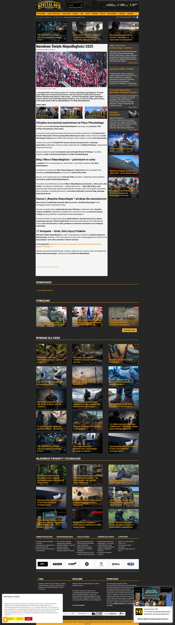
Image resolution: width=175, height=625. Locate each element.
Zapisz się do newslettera (127, 17)
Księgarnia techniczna (111, 614)
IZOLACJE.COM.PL (83, 537)
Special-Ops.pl (49, 5)
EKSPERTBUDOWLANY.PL (65, 537)
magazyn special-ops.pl (103, 0)
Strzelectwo (66, 13)
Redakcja (130, 0)
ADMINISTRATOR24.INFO (44, 537)
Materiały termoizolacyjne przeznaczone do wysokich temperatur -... (85, 548)
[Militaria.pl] (42, 564)
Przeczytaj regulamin (78, 605)
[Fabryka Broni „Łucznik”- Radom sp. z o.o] (86, 564)
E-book (87, 13)
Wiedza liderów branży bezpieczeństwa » (153, 619)
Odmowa (19, 619)
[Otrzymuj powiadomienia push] (5, 619)
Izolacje (83, 614)
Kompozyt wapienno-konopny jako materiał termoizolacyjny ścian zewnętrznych (85, 543)
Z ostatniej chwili (58, 17)
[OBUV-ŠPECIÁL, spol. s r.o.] (130, 564)
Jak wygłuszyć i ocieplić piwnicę (45, 545)
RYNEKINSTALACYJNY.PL (106, 537)
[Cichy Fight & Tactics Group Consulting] (72, 564)
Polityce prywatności (17, 614)
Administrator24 (70, 614)
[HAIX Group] (116, 564)
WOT (82, 13)
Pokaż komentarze (45, 290)
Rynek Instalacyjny (97, 614)
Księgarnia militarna (122, 614)
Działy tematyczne (53, 13)
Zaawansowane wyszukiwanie (75, 7)
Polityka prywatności (122, 0)
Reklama (136, 0)
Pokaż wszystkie (129, 330)
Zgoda (28, 619)
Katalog (102, 13)
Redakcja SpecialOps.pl (42, 49)
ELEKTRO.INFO (123, 537)
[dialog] (153, 605)
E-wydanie (121, 13)
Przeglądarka (111, 13)
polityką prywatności (119, 603)
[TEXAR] (57, 564)
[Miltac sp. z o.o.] (101, 564)
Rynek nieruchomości (42, 547)
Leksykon (130, 13)
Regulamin (113, 0)
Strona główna (40, 17)
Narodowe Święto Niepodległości (49, 267)
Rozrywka (95, 13)
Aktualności (41, 13)
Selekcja (76, 13)
